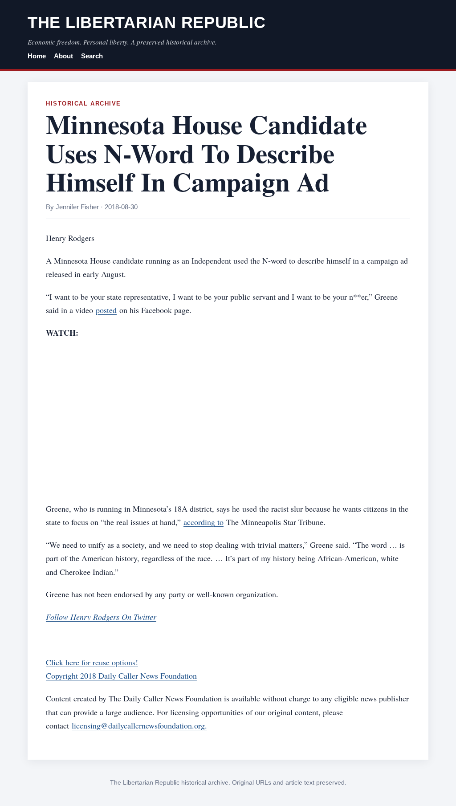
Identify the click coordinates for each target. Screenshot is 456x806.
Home (37, 56)
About (63, 56)
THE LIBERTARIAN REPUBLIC (146, 22)
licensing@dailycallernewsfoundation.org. (139, 725)
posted (106, 310)
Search (92, 56)
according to (203, 522)
